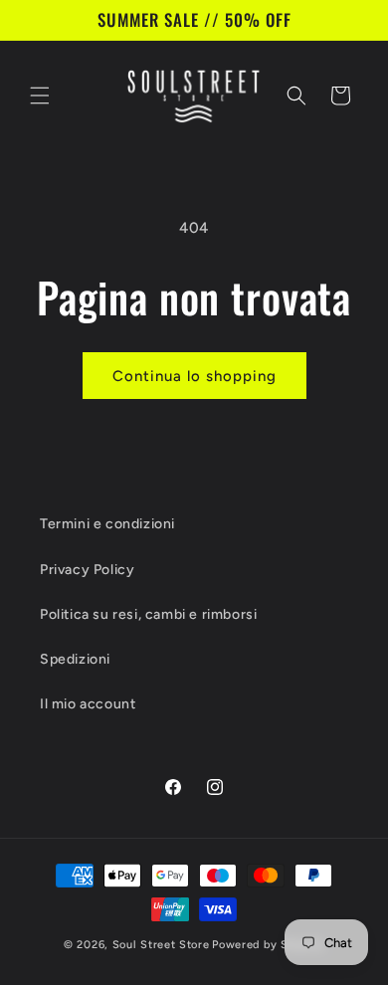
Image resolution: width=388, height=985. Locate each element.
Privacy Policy (87, 569)
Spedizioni (75, 659)
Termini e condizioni (107, 523)
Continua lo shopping (194, 376)
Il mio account (87, 703)
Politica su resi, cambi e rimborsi (148, 614)
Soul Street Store (161, 944)
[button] (40, 95)
